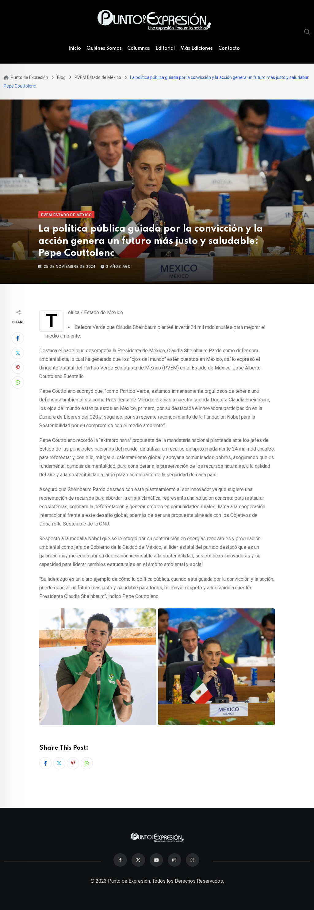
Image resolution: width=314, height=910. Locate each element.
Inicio (74, 48)
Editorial (165, 48)
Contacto (229, 48)
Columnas (138, 48)
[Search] (307, 31)
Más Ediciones (196, 48)
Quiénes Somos (104, 48)
